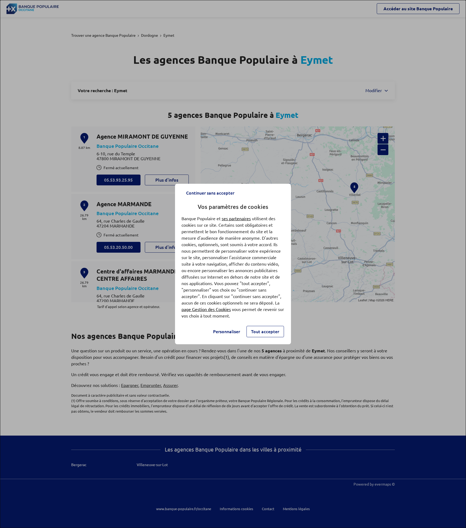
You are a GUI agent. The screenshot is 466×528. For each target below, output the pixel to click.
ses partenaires (236, 218)
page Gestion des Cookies (206, 309)
